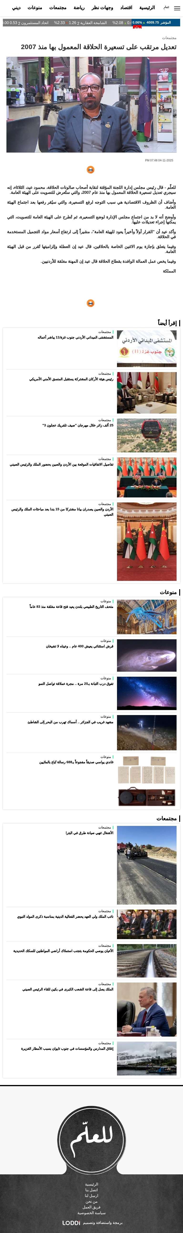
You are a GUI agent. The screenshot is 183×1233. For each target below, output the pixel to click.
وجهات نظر (102, 7)
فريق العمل (91, 1207)
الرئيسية (147, 7)
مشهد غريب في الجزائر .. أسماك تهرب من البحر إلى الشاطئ (70, 722)
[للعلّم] (166, 8)
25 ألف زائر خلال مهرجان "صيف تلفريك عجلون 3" (77, 425)
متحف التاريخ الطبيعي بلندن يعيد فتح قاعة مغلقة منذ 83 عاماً (71, 607)
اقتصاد (126, 7)
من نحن (92, 1201)
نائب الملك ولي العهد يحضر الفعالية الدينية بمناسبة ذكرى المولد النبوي (65, 916)
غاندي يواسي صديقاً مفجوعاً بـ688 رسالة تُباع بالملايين (76, 762)
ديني (16, 7)
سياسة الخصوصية (91, 1213)
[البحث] (6, 8)
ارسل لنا (91, 1196)
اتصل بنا (91, 1190)
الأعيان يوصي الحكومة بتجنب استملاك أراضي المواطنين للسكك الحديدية (63, 951)
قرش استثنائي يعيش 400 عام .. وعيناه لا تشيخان (79, 646)
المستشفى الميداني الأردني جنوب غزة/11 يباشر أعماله (75, 337)
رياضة (79, 7)
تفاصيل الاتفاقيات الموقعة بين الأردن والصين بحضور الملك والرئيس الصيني (61, 464)
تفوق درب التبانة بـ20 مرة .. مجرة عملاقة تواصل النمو (76, 684)
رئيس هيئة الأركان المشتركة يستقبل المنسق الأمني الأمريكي (71, 379)
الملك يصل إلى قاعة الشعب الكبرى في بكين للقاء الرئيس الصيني (67, 989)
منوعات (35, 7)
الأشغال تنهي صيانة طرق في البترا (89, 833)
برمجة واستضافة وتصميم (102, 1223)
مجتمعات (57, 7)
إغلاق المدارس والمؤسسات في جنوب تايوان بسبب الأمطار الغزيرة (67, 1048)
